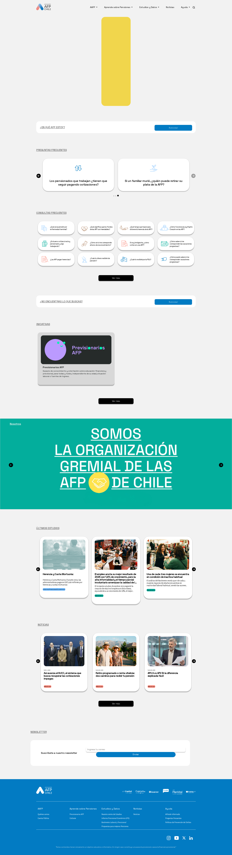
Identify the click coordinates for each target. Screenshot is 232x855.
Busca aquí (173, 128)
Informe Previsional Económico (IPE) (116, 818)
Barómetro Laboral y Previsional (114, 822)
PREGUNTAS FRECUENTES (51, 150)
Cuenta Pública (43, 818)
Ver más (116, 278)
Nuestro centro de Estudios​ (112, 814)
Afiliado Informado (172, 814)
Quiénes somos (43, 814)
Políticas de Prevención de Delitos (178, 822)
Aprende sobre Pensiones (117, 7)
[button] (38, 177)
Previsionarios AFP (77, 814)
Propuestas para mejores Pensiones (115, 826)
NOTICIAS (43, 624)
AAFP (93, 7)
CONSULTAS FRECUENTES (51, 212)
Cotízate (73, 818)
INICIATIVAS (43, 324)
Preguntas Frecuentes (173, 818)
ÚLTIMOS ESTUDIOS (47, 528)
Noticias (170, 7)
